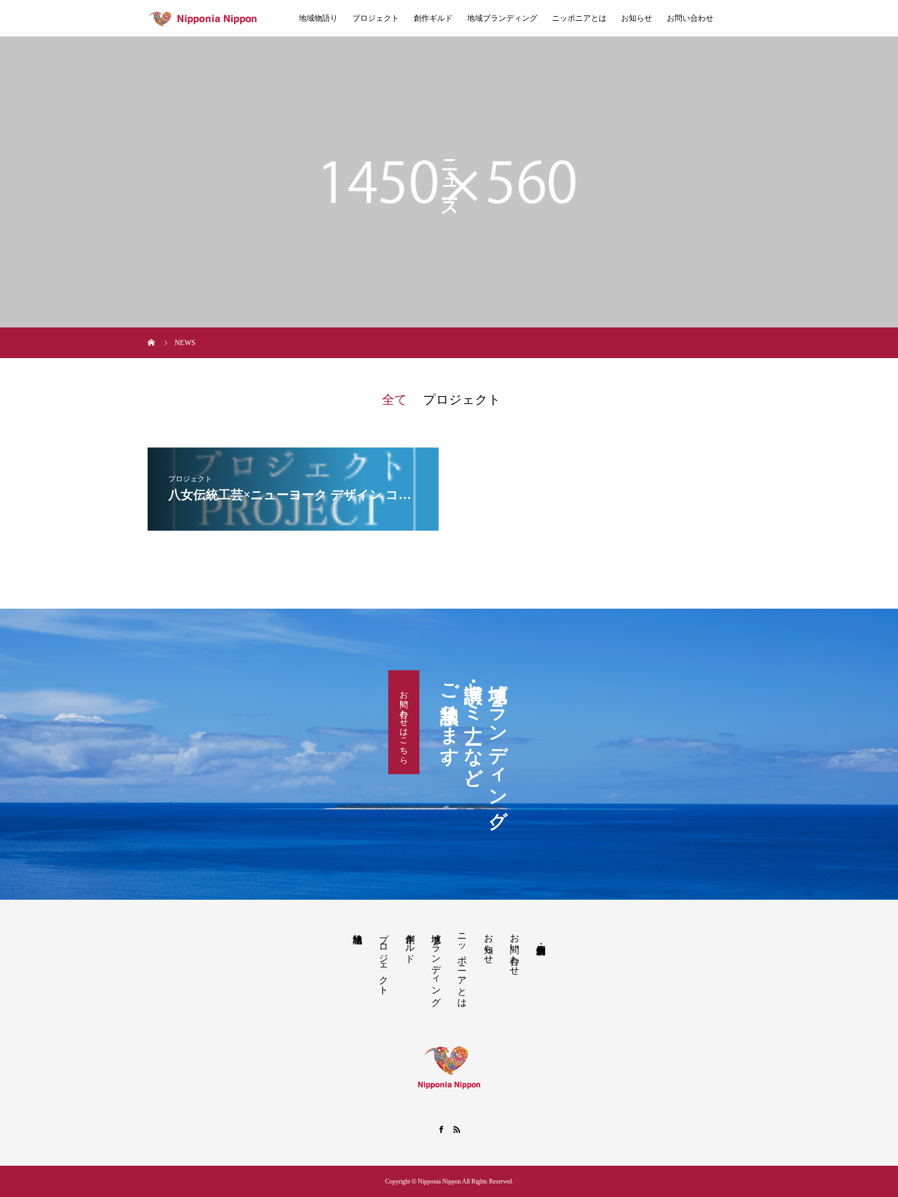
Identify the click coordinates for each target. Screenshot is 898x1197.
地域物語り (318, 18)
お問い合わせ (690, 18)
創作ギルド (433, 18)
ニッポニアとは (579, 18)
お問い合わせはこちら (404, 722)
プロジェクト (375, 18)
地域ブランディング (502, 18)
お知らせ (636, 18)
